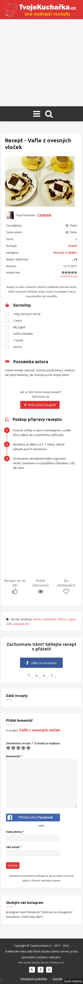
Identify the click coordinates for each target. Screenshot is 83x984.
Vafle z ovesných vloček (39, 730)
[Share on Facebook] (30, 675)
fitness (62, 619)
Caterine (44, 215)
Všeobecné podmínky (33, 979)
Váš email (14, 847)
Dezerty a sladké (65, 252)
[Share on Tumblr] (52, 675)
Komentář (14, 756)
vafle (9, 624)
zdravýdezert (22, 624)
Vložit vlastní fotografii (41, 405)
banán (37, 619)
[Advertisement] (41, 62)
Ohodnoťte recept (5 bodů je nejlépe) (33, 743)
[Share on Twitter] (37, 675)
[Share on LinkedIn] (45, 675)
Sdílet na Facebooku (43, 663)
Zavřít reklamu (73, 981)
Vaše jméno (15, 832)
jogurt (71, 619)
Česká (72, 246)
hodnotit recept (69, 276)
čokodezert (49, 619)
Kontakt (58, 979)
